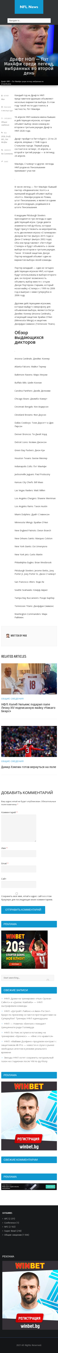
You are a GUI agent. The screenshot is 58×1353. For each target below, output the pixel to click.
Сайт (3, 878)
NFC (6, 1227)
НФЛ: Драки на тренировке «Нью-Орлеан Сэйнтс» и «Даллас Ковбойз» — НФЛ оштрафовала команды (26, 1002)
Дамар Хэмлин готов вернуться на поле (28, 767)
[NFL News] (29, 6)
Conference (10, 1223)
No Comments (7, 154)
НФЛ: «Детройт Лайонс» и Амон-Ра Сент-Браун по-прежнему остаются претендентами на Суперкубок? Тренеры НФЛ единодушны (28, 1014)
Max (3, 99)
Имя (4, 848)
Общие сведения (12, 699)
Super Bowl (10, 1231)
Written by (19, 636)
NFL (2, 139)
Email (5, 863)
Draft (8, 136)
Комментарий (9, 812)
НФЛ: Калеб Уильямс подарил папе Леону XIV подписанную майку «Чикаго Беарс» (28, 708)
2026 (3, 136)
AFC (6, 1218)
